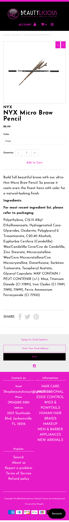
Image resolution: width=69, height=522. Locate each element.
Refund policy (18, 479)
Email (19, 386)
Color (6, 134)
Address (18, 408)
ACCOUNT (25, 25)
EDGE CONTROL (50, 397)
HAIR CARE (50, 386)
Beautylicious (28, 499)
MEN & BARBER (50, 429)
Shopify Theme (41, 499)
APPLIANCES (50, 434)
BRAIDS (50, 418)
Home (6, 35)
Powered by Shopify (34, 504)
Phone (18, 397)
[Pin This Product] (36, 317)
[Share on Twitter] (27, 317)
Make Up (16, 35)
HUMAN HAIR (50, 413)
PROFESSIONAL (50, 392)
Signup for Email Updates (34, 340)
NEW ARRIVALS (50, 440)
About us (18, 462)
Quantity (8, 153)
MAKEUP (50, 424)
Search (18, 457)
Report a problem (18, 468)
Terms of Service (18, 473)
